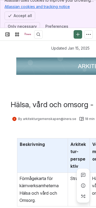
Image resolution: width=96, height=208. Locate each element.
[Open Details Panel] (83, 185)
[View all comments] (83, 175)
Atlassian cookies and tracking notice (37, 6)
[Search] (38, 34)
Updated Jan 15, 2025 (70, 48)
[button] (62, 143)
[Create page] (83, 196)
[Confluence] (27, 34)
